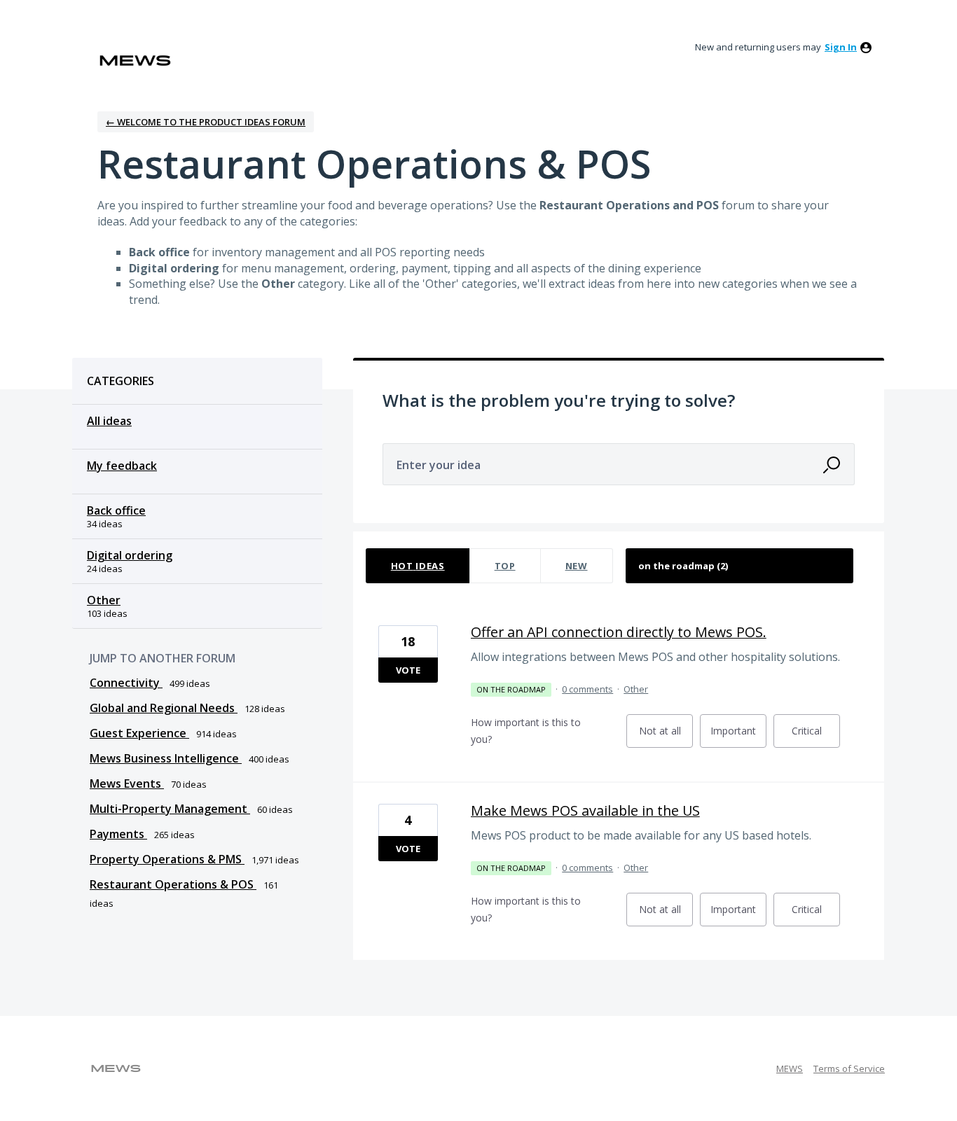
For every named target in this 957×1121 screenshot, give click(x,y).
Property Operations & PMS (167, 859)
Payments (118, 834)
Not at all (666, 736)
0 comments (587, 689)
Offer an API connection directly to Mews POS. (618, 631)
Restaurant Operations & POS (173, 884)
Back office (116, 510)
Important (738, 736)
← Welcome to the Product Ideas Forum (205, 122)
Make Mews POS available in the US (585, 810)
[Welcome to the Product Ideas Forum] (135, 60)
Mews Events (127, 783)
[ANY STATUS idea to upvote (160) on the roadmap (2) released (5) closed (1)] (739, 565)
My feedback (122, 465)
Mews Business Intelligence (166, 758)
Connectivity (126, 682)
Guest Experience (139, 733)
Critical (816, 736)
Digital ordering (129, 555)
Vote (408, 670)
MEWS (789, 1068)
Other (104, 600)
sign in (841, 47)
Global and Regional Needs (163, 708)
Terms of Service (849, 1068)
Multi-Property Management (170, 808)
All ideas (109, 421)
